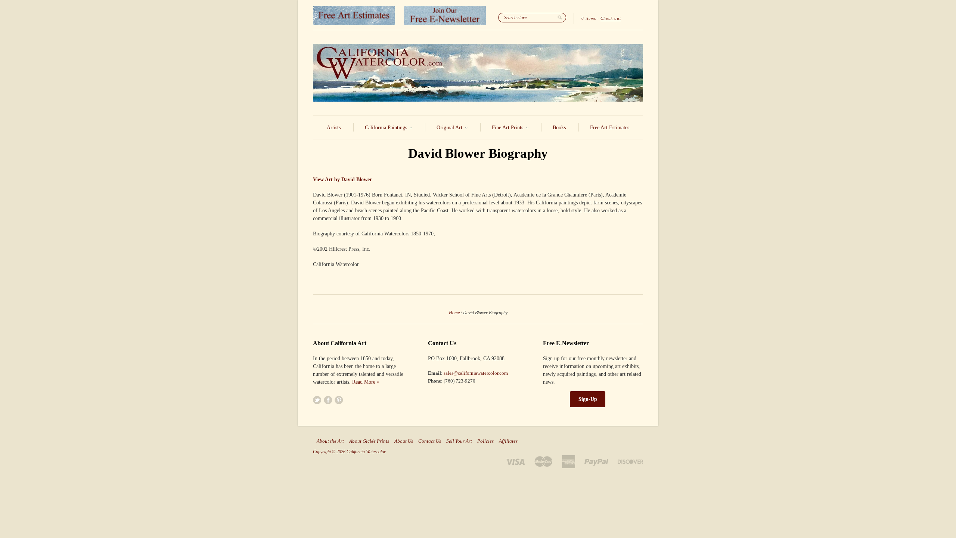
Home (454, 312)
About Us (403, 441)
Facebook (328, 400)
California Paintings (387, 127)
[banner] (478, 73)
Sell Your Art (459, 441)
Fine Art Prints (508, 127)
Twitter (317, 400)
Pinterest (339, 400)
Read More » (365, 382)
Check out (610, 18)
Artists (334, 127)
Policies (485, 441)
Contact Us (429, 441)
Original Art (450, 127)
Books (559, 127)
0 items (588, 18)
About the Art (330, 441)
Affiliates (508, 441)
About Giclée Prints (369, 441)
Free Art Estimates (609, 127)
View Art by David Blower (342, 179)
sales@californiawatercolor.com (476, 373)
